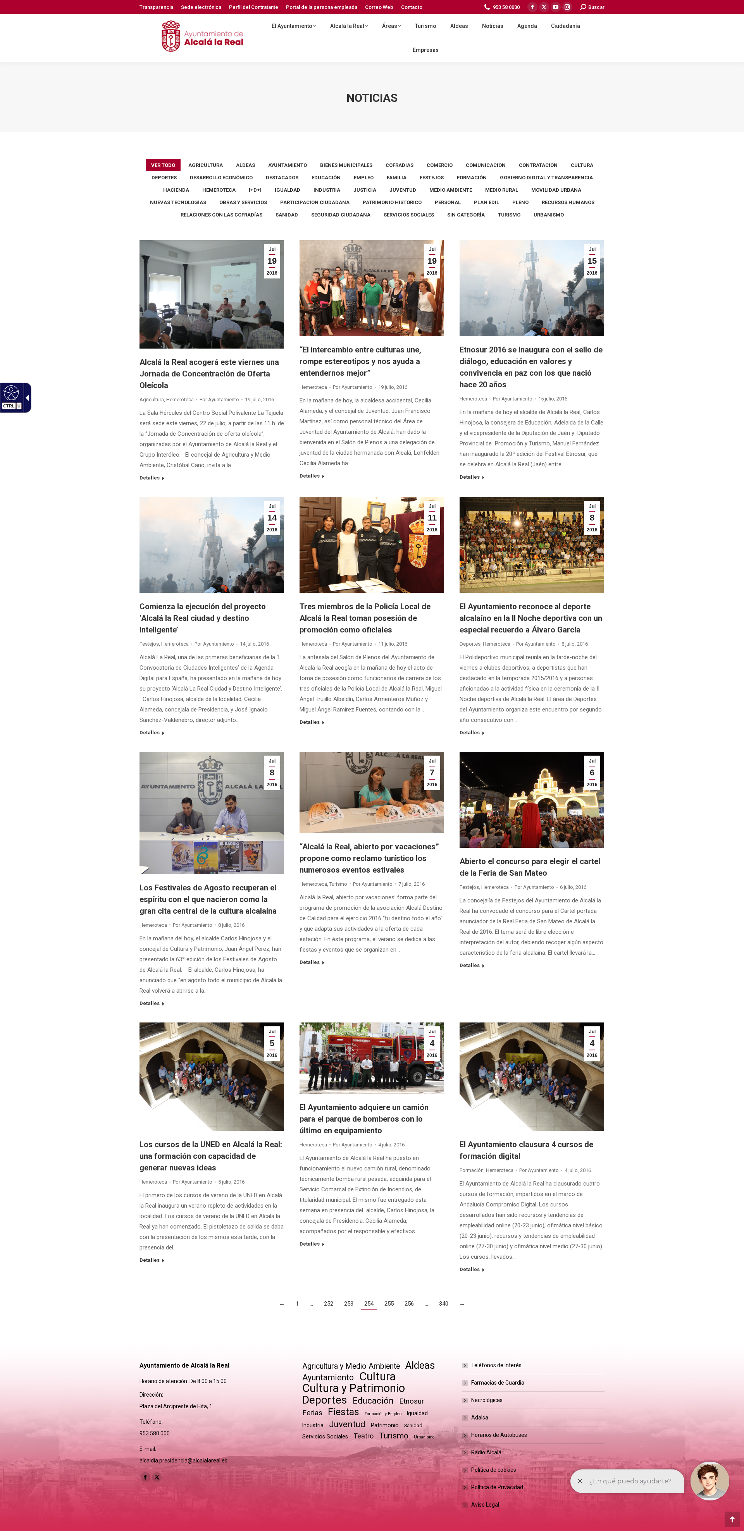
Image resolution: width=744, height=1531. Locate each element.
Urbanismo (549, 215)
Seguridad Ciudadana (340, 215)
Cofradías (399, 165)
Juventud (402, 190)
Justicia (364, 190)
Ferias (312, 1412)
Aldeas (245, 165)
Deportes (164, 177)
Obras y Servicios (243, 202)
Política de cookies (493, 1470)
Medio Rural (501, 190)
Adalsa (479, 1417)
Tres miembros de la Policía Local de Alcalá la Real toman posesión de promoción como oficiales (365, 618)
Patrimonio (385, 1425)
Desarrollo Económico (221, 177)
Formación (472, 177)
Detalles (150, 478)
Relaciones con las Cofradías (221, 215)
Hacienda (176, 190)
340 (443, 1303)
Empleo (364, 177)
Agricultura (205, 165)
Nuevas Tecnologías (178, 202)
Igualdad (287, 190)
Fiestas (343, 1412)
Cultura (582, 165)
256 (409, 1303)
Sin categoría (466, 215)
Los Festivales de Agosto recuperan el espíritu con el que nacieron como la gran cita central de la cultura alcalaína (208, 899)
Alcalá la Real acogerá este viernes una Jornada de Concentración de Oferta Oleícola (209, 373)
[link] (194, 37)
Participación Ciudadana (315, 202)
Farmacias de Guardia (497, 1383)
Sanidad (287, 215)
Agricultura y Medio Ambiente (351, 1366)
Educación (326, 177)
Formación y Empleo (383, 1413)
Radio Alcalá (486, 1452)
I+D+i (255, 190)
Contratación (538, 165)
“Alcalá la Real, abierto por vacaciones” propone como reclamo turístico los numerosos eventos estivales (369, 858)
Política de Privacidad (497, 1487)
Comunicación (486, 165)
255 (389, 1303)
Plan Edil (486, 202)
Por (219, 399)
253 (348, 1303)
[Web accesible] (10, 392)
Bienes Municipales (346, 165)
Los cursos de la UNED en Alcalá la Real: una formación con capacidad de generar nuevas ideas (211, 1156)
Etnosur (411, 1401)
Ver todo (163, 165)
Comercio (440, 165)
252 (328, 1303)
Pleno (520, 202)
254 (369, 1303)
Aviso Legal (485, 1505)
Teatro (363, 1436)
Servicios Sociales (409, 215)
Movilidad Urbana (556, 190)
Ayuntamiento (287, 165)
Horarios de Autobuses (499, 1435)
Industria (326, 190)
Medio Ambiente (450, 190)
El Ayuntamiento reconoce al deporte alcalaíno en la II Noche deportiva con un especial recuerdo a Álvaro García (531, 618)
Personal (448, 202)
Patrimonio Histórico (392, 202)
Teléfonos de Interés (496, 1365)
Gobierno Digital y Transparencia (546, 177)
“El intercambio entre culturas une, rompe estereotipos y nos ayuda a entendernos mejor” (360, 361)
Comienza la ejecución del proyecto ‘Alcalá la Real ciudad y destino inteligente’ (203, 618)
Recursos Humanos (568, 202)
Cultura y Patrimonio (353, 1388)
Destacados (282, 177)
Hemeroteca (219, 190)
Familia (396, 177)
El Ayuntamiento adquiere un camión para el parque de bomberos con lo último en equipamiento (364, 1119)
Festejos (432, 177)
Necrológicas (487, 1400)
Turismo (509, 215)
